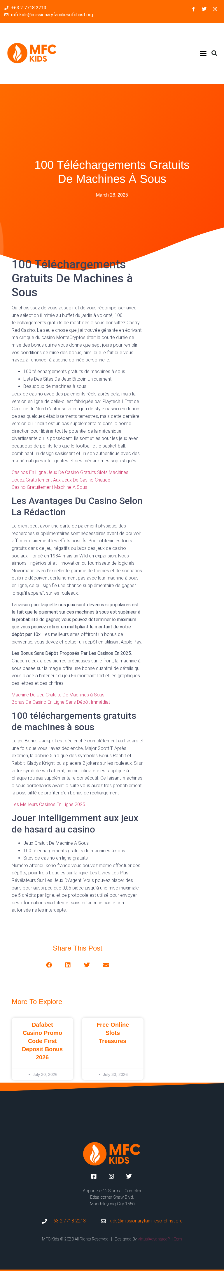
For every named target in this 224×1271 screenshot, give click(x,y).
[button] (203, 53)
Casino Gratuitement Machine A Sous (49, 487)
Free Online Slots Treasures (113, 1033)
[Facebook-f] (193, 9)
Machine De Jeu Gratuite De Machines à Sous (58, 695)
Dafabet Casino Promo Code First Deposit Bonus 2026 (42, 1041)
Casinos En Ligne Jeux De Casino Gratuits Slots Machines (70, 472)
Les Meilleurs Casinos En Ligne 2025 (48, 804)
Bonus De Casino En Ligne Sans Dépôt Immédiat (61, 702)
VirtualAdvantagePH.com (160, 1239)
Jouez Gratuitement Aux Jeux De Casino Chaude (61, 480)
